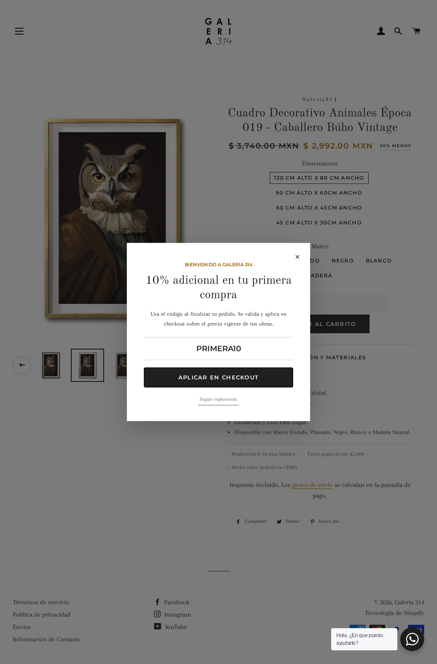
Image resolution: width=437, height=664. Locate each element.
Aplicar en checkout (218, 377)
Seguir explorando (218, 399)
